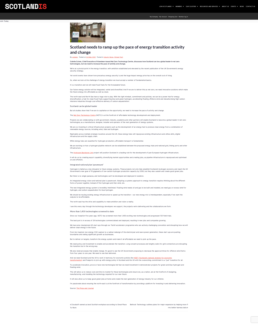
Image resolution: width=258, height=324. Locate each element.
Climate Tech (118, 57)
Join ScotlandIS (165, 6)
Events (233, 6)
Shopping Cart (172, 16)
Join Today (4, 21)
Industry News (108, 57)
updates (75, 57)
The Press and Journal (85, 288)
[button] (166, 6)
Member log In (183, 16)
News (242, 6)
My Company (154, 16)
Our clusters (191, 6)
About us (225, 6)
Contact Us (250, 6)
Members (179, 6)
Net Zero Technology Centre (84, 115)
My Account (163, 16)
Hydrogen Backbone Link (83, 153)
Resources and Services (209, 6)
